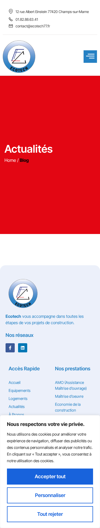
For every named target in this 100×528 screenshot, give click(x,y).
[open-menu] (90, 56)
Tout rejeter (50, 514)
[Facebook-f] (10, 347)
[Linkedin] (22, 347)
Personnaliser (50, 495)
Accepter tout (50, 476)
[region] (50, 471)
